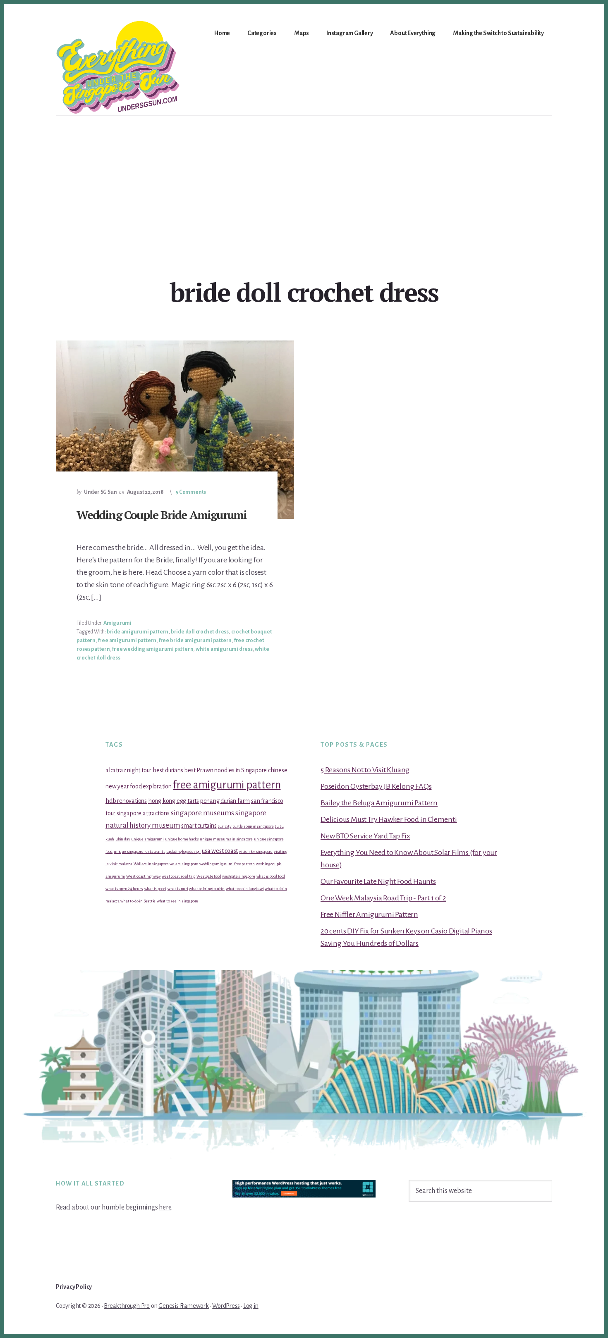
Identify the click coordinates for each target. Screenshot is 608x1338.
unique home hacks (182, 839)
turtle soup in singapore (252, 826)
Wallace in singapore (151, 864)
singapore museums (203, 813)
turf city (224, 826)
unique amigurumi (147, 839)
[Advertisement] (304, 178)
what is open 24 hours (124, 888)
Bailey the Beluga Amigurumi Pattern (379, 803)
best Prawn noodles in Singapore (225, 770)
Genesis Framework (183, 1305)
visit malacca (121, 864)
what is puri (178, 888)
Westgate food (208, 876)
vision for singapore (256, 851)
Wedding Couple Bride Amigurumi (162, 514)
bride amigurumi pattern (137, 632)
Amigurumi (117, 623)
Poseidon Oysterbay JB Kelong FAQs (376, 786)
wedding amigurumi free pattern (227, 864)
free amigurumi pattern (127, 640)
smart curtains (198, 825)
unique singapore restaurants (139, 851)
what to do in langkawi (245, 888)
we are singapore (184, 864)
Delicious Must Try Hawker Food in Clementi (389, 819)
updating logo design (183, 851)
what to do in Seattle (138, 901)
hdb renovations (126, 801)
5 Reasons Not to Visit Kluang (365, 770)
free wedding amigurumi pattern (152, 649)
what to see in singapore (177, 901)
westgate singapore (238, 876)
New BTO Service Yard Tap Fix (365, 836)
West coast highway (143, 876)
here (165, 1207)
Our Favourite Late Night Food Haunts (378, 881)
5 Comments (191, 492)
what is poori (155, 888)
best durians (168, 770)
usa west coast (220, 851)
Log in (251, 1305)
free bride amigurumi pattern (195, 640)
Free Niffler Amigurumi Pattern (369, 914)
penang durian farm (225, 801)
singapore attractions (143, 813)
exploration (157, 786)
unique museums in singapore (226, 839)
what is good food (270, 876)
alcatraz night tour (128, 770)
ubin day (122, 839)
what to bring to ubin (207, 888)
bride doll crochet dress (200, 632)
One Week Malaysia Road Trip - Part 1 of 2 (383, 898)
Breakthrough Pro (127, 1305)
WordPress (225, 1305)
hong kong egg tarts (173, 801)
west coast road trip (178, 876)
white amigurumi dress (224, 649)
